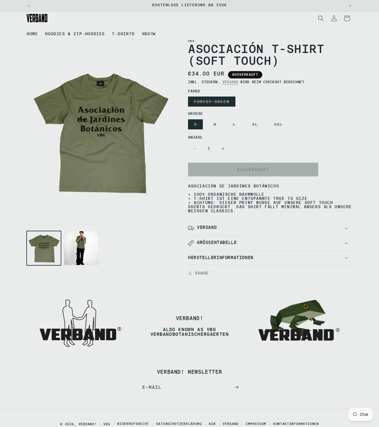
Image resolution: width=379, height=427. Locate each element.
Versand (230, 82)
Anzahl (195, 137)
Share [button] (202, 273)
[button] (320, 18)
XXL (279, 125)
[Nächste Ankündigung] (350, 5)
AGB (212, 424)
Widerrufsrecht (133, 424)
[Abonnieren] (236, 387)
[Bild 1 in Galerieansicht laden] (44, 248)
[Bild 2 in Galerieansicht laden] (81, 248)
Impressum (256, 424)
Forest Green (213, 103)
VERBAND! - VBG (94, 424)
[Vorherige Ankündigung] (28, 5)
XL (256, 125)
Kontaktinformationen (296, 424)
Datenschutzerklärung (179, 424)
